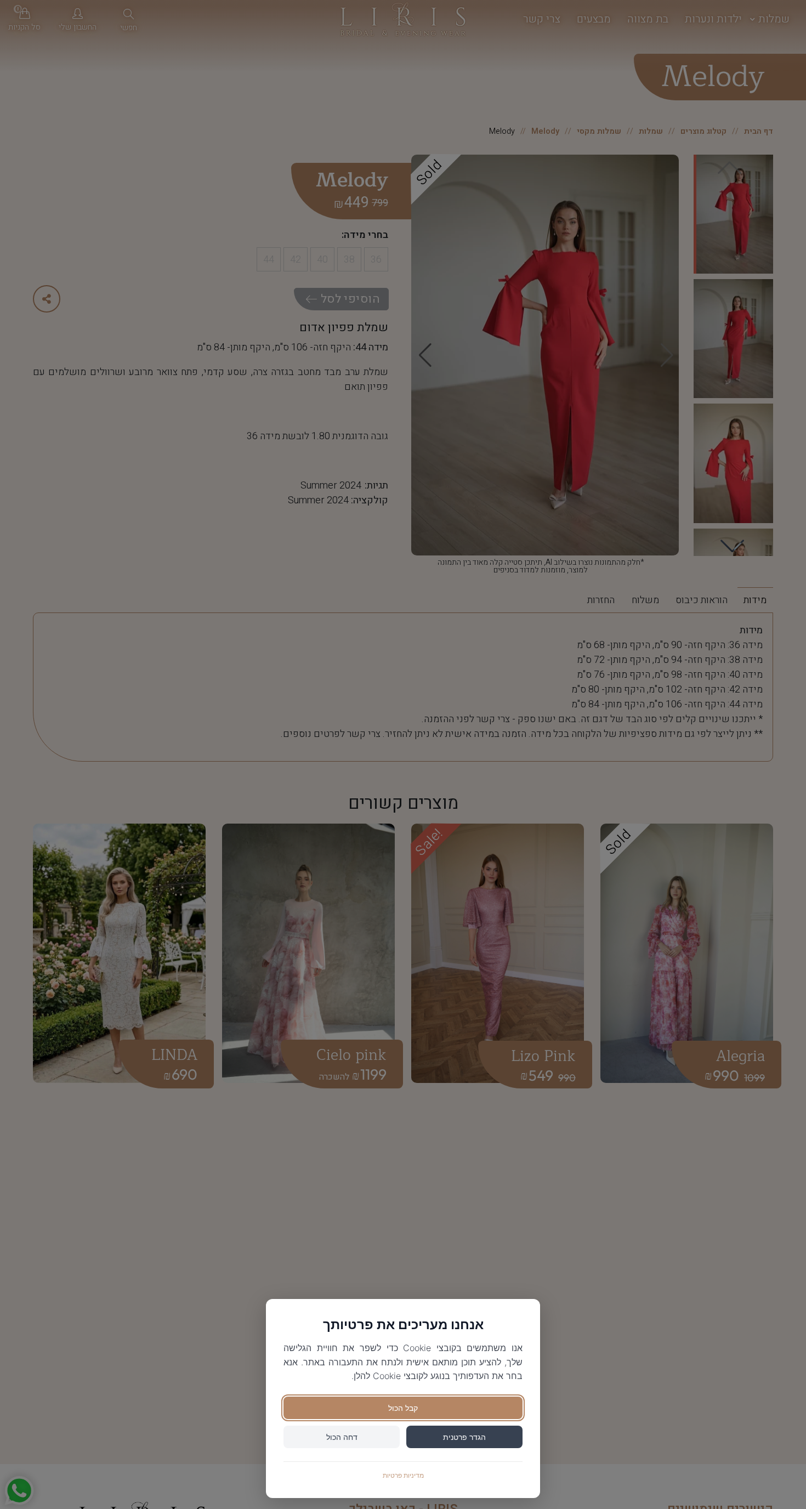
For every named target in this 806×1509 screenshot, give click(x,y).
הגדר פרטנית (464, 1437)
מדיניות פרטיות (403, 1475)
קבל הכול (403, 1407)
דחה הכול (341, 1437)
